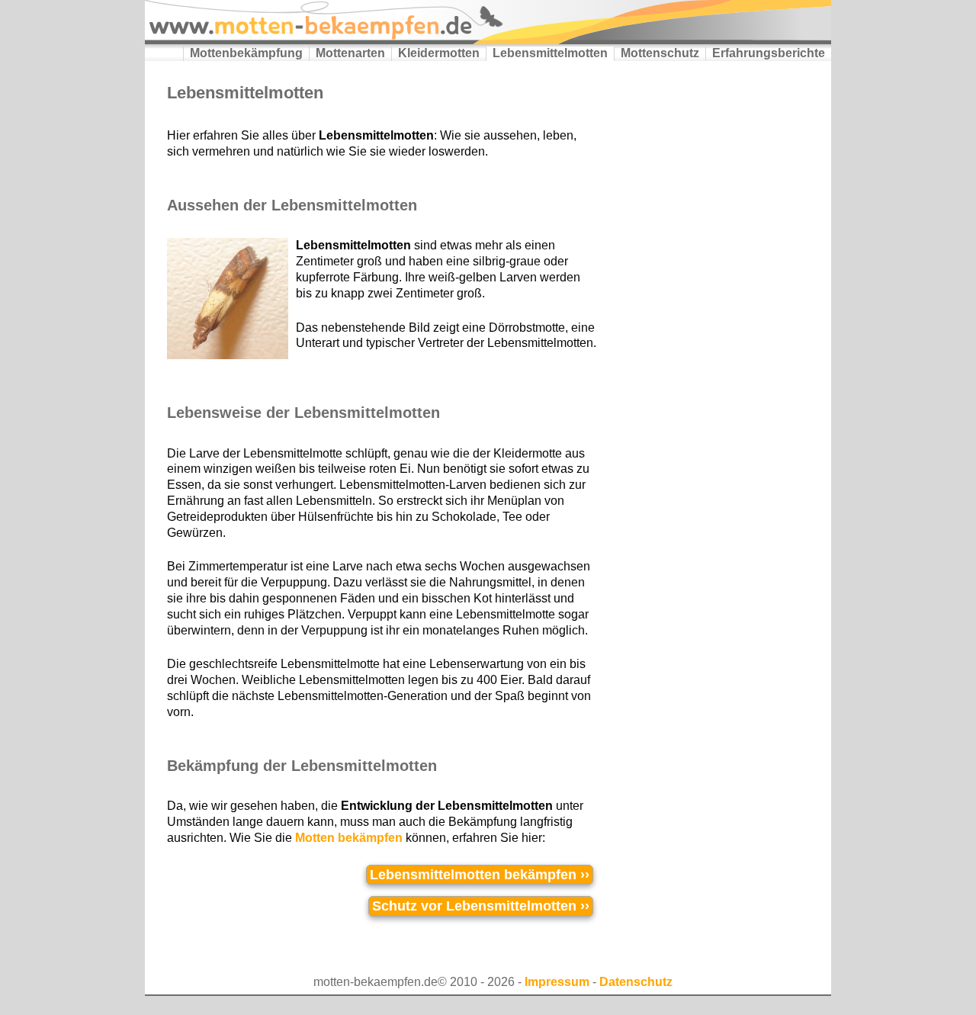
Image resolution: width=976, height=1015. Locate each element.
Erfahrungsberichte (768, 53)
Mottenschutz (660, 53)
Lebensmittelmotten (550, 53)
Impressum (557, 981)
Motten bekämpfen (349, 837)
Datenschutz (636, 981)
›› (479, 874)
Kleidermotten (439, 53)
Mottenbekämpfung (246, 53)
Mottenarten (350, 53)
